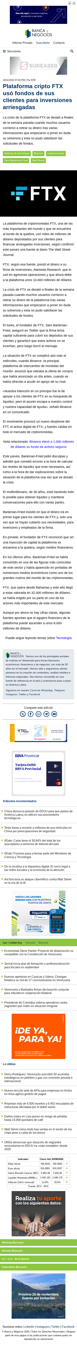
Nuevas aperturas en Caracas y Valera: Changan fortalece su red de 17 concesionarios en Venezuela (37, 978)
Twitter (22, 694)
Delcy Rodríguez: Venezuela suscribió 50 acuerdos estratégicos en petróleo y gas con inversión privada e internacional (38, 1078)
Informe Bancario (12, 1250)
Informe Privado (22, 42)
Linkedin (29, 1326)
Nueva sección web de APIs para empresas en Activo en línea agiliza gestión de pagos (38, 1092)
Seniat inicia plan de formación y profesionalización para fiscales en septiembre (37, 965)
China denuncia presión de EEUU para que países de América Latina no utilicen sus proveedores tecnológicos (38, 815)
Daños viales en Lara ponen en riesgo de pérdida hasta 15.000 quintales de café (35, 1118)
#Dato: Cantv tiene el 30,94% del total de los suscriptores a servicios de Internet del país (32, 842)
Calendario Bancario (14, 1266)
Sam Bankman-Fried (16, 160)
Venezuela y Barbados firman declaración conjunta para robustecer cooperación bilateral (36, 991)
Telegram (59, 690)
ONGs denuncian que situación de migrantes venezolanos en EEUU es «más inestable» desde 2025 (36, 1146)
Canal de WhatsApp (41, 690)
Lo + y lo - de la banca (15, 1258)
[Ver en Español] (74, 2)
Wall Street (38, 160)
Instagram (11, 694)
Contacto (59, 42)
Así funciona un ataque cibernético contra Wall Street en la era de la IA (37, 881)
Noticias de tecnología (16, 153)
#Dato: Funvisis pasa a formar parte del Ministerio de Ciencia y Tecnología (37, 855)
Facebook (34, 694)
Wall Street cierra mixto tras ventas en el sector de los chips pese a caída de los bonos (38, 1131)
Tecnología (64, 638)
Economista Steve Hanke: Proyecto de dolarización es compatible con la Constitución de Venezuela (38, 952)
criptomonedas (55, 153)
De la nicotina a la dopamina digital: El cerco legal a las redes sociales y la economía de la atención (37, 868)
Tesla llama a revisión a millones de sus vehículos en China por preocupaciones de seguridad (38, 829)
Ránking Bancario (13, 1242)
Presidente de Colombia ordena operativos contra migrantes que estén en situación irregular (35, 1004)
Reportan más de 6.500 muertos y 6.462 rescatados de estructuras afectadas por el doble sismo (39, 1105)
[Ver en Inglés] (69, 2)
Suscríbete (43, 42)
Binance (38, 153)
